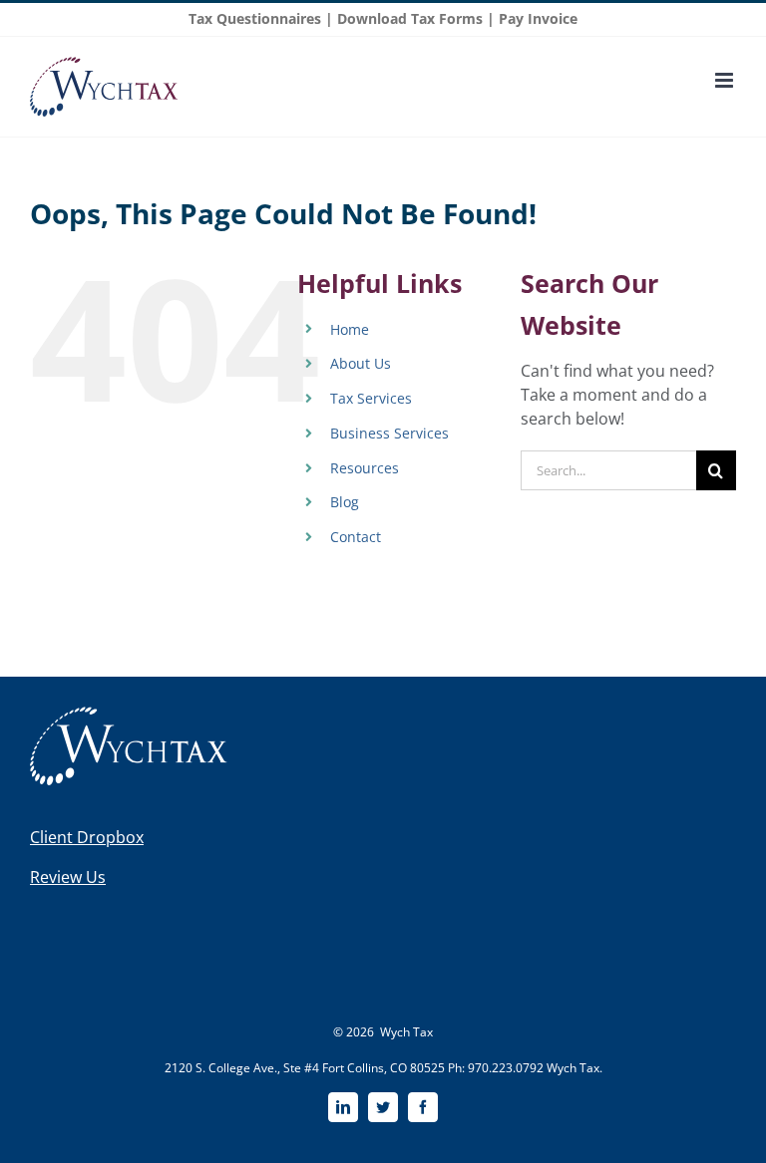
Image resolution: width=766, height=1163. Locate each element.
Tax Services (371, 398)
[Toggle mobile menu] (725, 80)
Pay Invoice (538, 18)
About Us (360, 363)
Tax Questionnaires (255, 18)
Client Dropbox (87, 837)
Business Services (389, 433)
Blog (344, 501)
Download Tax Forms (410, 18)
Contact (355, 536)
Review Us (68, 877)
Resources (364, 467)
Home (349, 329)
